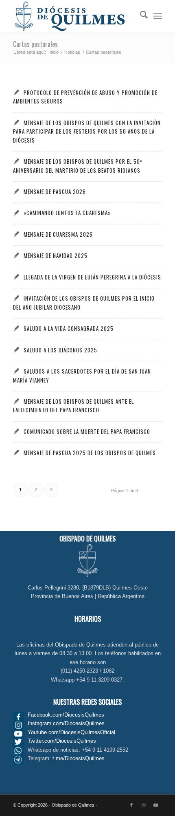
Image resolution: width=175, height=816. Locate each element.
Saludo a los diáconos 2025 (60, 350)
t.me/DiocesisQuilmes (78, 758)
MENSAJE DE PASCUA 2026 (55, 191)
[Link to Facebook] (131, 805)
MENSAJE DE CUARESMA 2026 (58, 234)
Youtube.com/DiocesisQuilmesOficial (71, 732)
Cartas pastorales (35, 44)
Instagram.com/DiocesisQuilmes (66, 723)
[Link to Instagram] (144, 805)
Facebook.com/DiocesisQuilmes (66, 715)
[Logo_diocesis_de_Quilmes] (72, 16)
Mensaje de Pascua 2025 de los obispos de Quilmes (90, 453)
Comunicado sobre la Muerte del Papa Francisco (87, 431)
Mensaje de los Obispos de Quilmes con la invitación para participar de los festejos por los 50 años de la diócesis (86, 131)
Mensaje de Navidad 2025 (56, 255)
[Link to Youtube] (156, 805)
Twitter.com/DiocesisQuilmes (62, 741)
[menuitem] (140, 16)
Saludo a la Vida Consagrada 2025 (69, 328)
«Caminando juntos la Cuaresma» (67, 213)
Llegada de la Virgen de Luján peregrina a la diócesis (92, 277)
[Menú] (157, 16)
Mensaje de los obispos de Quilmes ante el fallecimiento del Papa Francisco (73, 405)
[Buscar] (140, 16)
